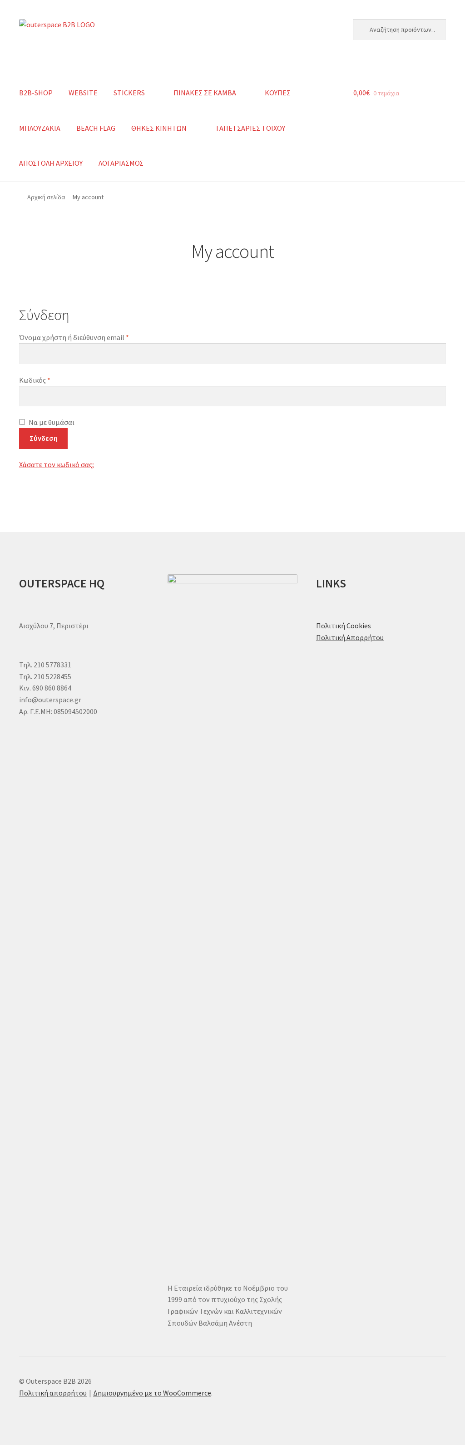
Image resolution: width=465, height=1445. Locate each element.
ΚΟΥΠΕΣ (278, 92)
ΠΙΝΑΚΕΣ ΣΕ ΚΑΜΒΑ (204, 92)
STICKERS (129, 92)
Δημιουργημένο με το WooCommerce (152, 1392)
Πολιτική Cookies (343, 625)
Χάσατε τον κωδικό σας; (56, 464)
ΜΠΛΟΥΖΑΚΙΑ (39, 128)
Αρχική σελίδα (46, 197)
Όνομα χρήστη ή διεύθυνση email (91, 337)
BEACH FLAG (95, 128)
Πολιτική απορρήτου (53, 1392)
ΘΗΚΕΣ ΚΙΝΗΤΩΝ (159, 128)
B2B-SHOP (36, 92)
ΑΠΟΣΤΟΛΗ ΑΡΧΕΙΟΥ (51, 163)
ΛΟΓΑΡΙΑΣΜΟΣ (121, 163)
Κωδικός (52, 380)
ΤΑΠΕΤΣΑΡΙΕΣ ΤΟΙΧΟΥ (250, 128)
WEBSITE (83, 92)
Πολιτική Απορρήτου (350, 637)
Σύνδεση (44, 438)
